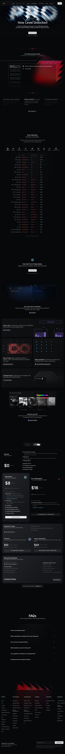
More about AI (31, 111)
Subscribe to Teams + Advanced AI (48, 550)
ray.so (58, 713)
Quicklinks (15, 718)
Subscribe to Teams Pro (18, 550)
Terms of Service (39, 707)
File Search (15, 715)
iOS (23, 3)
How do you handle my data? (18, 630)
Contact (37, 717)
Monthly (28, 444)
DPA (36, 710)
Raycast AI (15, 700)
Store (13, 3)
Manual (3, 724)
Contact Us (57, 579)
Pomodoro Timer (27, 705)
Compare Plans (32, 32)
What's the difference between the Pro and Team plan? (24, 636)
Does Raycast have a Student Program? (21, 659)
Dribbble (48, 710)
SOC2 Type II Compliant (11, 564)
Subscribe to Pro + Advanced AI (46, 514)
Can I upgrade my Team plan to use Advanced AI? (23, 653)
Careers (37, 700)
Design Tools (27, 700)
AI (20, 3)
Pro (17, 3)
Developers (34, 3)
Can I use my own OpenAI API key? (19, 642)
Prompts (59, 708)
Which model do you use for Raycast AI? (21, 648)
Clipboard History (17, 707)
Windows (4, 719)
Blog (47, 3)
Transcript (26, 715)
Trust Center (38, 712)
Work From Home (27, 720)
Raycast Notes (16, 703)
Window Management (16, 711)
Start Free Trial (16, 517)
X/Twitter (48, 705)
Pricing (51, 3)
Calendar (15, 723)
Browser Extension (6, 712)
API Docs (4, 721)
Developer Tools (27, 703)
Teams (28, 3)
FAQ (2, 731)
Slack (47, 703)
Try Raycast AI (60, 700)
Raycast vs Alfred (5, 729)
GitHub (47, 707)
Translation (26, 718)
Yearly (37, 444)
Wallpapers (60, 720)
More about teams (10, 532)
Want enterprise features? (32, 586)
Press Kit (37, 714)
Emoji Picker (15, 727)
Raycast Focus (16, 705)
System (14, 725)
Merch (58, 718)
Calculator (15, 720)
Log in (59, 3)
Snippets (15, 713)
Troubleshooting (5, 726)
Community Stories (50, 700)
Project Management (27, 711)
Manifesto (37, 703)
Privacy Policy (38, 705)
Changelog (41, 3)
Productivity (26, 707)
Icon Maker (59, 715)
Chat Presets (60, 711)
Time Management (28, 713)
